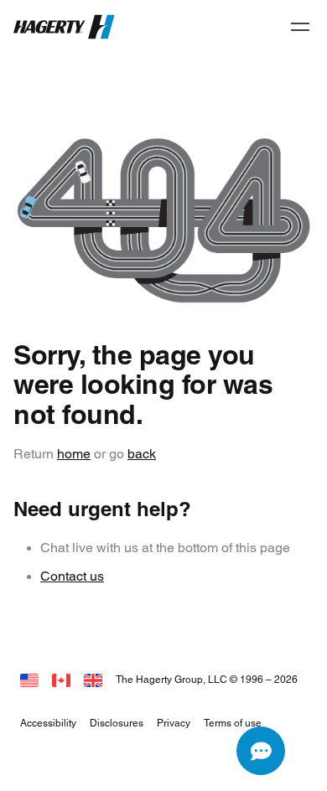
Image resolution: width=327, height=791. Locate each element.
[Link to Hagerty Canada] (61, 679)
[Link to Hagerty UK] (93, 679)
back (141, 454)
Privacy (173, 722)
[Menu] (300, 27)
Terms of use (233, 722)
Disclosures (116, 722)
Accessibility (48, 722)
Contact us (72, 576)
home (74, 454)
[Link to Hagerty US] (29, 679)
